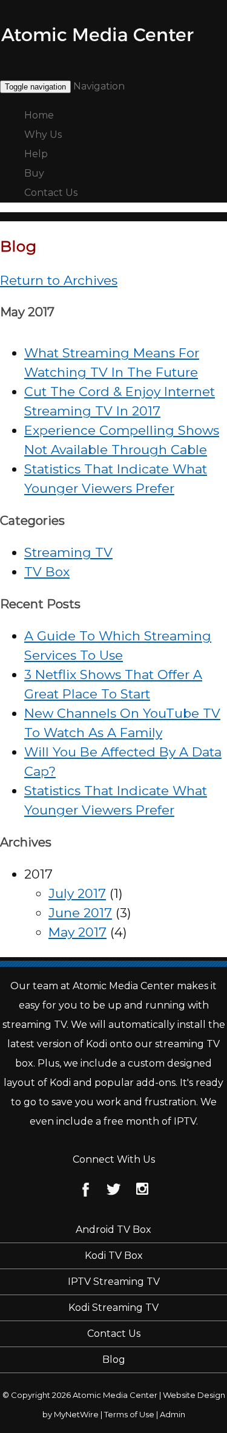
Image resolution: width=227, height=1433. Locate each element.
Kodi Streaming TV (113, 1307)
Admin (172, 1414)
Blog (113, 1359)
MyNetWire (76, 1414)
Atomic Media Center (115, 1395)
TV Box (47, 571)
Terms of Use (129, 1414)
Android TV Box (113, 1229)
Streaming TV (68, 552)
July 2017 (77, 893)
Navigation (99, 86)
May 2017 (77, 932)
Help (36, 154)
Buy (34, 173)
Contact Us (50, 192)
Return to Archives (58, 280)
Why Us (43, 134)
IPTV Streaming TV (114, 1281)
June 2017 (80, 912)
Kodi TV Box (114, 1255)
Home (39, 115)
